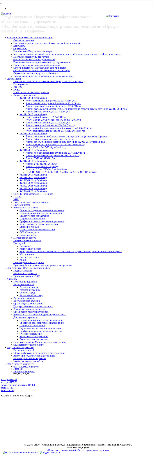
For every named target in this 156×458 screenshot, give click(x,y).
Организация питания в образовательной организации (41, 70)
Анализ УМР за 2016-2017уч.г (41, 158)
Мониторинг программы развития (31, 92)
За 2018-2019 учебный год (33, 174)
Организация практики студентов (31, 312)
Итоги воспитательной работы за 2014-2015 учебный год (55, 131)
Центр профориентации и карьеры (31, 202)
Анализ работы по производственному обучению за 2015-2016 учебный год (65, 141)
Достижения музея (29, 257)
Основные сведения (23, 40)
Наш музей (19, 243)
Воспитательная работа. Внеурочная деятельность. (39, 314)
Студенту (12, 279)
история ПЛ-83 (9, 379)
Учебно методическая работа (28, 361)
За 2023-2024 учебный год (33, 188)
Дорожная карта (28, 235)
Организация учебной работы (28, 303)
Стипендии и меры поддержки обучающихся (36, 65)
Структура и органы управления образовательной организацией (47, 43)
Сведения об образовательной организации (30, 37)
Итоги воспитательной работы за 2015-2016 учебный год (55, 144)
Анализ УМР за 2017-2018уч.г (41, 163)
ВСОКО (17, 87)
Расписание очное (29, 287)
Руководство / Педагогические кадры (32, 51)
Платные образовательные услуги (31, 56)
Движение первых (29, 226)
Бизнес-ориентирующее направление (39, 224)
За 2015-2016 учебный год (33, 133)
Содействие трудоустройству (28, 344)
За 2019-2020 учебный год (33, 177)
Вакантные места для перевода (29, 309)
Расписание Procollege (31, 295)
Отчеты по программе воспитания (37, 229)
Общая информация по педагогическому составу (38, 353)
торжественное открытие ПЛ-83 (18, 385)
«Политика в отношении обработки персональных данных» (78, 450)
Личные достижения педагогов (29, 358)
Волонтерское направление (34, 336)
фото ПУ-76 (7, 390)
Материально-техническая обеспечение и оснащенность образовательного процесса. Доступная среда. (66, 54)
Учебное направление (31, 333)
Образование (20, 48)
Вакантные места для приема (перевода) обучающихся (41, 62)
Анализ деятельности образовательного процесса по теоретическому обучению (67, 136)
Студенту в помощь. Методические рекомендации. (39, 342)
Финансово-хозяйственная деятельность (34, 59)
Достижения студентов (25, 317)
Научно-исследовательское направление (40, 328)
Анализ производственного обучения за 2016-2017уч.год (55, 152)
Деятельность (14, 78)
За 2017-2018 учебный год (33, 161)
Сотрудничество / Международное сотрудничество (39, 67)
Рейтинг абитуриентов (25, 273)
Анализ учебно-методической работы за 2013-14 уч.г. (53, 103)
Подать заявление (22, 270)
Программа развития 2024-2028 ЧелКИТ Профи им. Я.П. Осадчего (48, 81)
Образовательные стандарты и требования (35, 73)
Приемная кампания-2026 (26, 276)
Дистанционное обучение (26, 301)
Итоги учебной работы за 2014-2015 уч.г (47, 117)
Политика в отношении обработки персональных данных (43, 76)
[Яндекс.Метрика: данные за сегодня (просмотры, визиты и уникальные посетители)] (50, 452)
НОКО (17, 89)
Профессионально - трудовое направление (42, 221)
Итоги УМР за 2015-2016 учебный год (46, 147)
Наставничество (21, 205)
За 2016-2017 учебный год (33, 150)
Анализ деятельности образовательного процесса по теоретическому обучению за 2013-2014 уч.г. (76, 109)
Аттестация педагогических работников (34, 355)
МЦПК (17, 196)
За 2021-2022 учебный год (33, 183)
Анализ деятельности (24, 95)
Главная (17, 368)
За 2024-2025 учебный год (33, 191)
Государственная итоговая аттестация (33, 306)
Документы (19, 45)
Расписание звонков (23, 298)
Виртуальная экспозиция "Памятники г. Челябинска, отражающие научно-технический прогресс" (71, 251)
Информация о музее (30, 248)
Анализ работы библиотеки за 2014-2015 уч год (50, 125)
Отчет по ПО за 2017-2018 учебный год (46, 169)
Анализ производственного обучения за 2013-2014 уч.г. (54, 106)
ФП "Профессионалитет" (20, 364)
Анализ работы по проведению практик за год (50, 139)
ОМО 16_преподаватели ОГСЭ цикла (33, 194)
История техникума (24, 371)
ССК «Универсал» (29, 232)
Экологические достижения (34, 339)
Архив (23, 259)
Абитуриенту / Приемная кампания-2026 (28, 268)
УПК (16, 199)
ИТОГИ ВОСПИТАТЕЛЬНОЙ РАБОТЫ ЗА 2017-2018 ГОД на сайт (61, 172)
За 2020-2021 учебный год (33, 180)
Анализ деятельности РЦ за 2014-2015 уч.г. (48, 122)
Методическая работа (24, 237)
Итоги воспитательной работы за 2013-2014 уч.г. (51, 100)
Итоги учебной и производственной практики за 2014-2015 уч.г (59, 128)
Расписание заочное (30, 290)
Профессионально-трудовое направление (41, 331)
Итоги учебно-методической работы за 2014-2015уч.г (53, 120)
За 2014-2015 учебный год (33, 114)
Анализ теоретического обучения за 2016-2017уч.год (53, 155)
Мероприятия (27, 254)
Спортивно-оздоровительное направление (42, 210)
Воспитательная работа (25, 207)
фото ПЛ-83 (7, 387)
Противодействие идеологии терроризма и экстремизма (42, 265)
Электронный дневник (25, 281)
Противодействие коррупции (28, 262)
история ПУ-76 (9, 382)
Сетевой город (27, 292)
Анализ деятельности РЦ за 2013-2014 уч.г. (48, 111)
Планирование (21, 84)
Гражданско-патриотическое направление (41, 213)
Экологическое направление (34, 216)
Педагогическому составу (20, 347)
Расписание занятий (23, 284)
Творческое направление (32, 218)
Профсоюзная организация (27, 240)
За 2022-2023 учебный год (33, 185)
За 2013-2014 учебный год (33, 98)
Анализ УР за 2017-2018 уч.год (42, 166)
